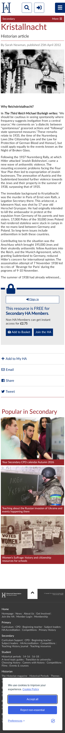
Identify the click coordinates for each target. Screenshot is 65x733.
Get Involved (43, 613)
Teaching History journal (15, 646)
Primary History (47, 630)
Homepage (8, 613)
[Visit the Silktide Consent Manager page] (53, 721)
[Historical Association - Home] (11, 596)
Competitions (29, 630)
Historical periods (11, 656)
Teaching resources (40, 646)
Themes (55, 676)
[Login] (39, 8)
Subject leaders (52, 627)
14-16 (26, 656)
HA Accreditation (11, 630)
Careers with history (33, 662)
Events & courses (19, 665)
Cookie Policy (30, 689)
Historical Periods (39, 676)
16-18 (35, 656)
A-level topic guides (13, 659)
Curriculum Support (12, 640)
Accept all (32, 699)
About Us (29, 613)
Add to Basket (20, 332)
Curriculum (8, 627)
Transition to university (38, 659)
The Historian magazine (14, 676)
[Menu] (60, 8)
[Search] (27, 8)
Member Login (24, 616)
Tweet (10, 391)
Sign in (34, 299)
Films (5, 665)
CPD (18, 627)
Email (9, 369)
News (19, 613)
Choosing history (11, 662)
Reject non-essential (32, 710)
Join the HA (43, 332)
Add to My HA (16, 359)
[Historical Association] (6, 8)
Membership (41, 616)
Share (9, 380)
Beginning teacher (32, 627)
